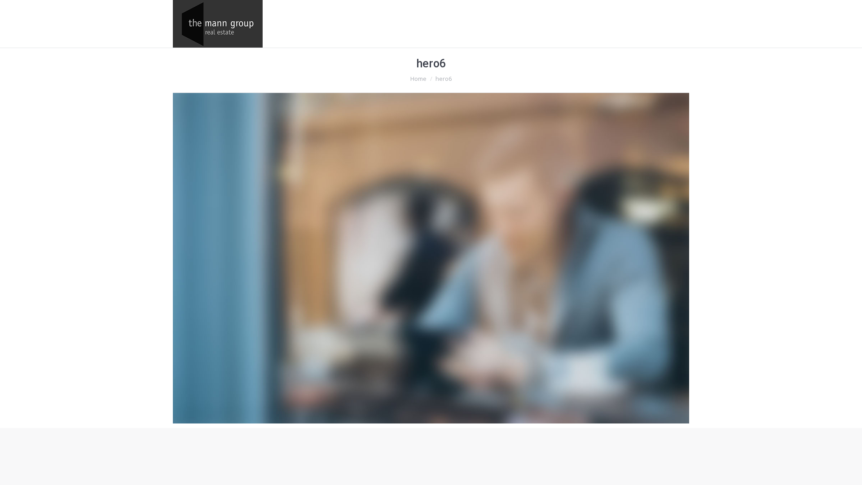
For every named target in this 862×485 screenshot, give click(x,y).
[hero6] (431, 258)
